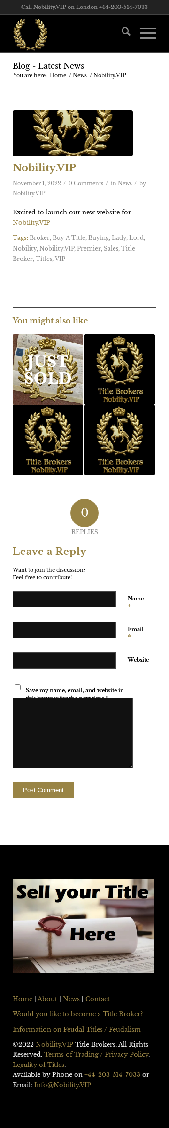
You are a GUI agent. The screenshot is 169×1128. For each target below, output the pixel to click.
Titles (44, 259)
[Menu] (143, 33)
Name (136, 602)
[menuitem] (121, 33)
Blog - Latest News (48, 66)
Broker (40, 238)
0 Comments (86, 184)
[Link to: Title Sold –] (48, 369)
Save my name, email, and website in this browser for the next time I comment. (75, 698)
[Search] (121, 33)
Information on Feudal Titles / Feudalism (77, 1029)
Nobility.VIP (29, 193)
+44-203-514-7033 (112, 1075)
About (47, 999)
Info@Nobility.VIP (62, 1085)
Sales (111, 248)
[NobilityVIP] (73, 133)
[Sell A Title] (83, 927)
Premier (89, 248)
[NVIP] (70, 33)
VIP (60, 259)
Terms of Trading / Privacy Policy (96, 1054)
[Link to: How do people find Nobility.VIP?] (119, 440)
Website (138, 659)
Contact (97, 999)
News (125, 184)
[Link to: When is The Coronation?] (119, 369)
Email (136, 633)
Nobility (25, 248)
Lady (119, 238)
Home (22, 999)
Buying (98, 238)
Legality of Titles (38, 1065)
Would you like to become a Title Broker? (78, 1014)
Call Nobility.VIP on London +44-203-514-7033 (84, 7)
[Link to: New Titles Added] (48, 440)
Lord (136, 238)
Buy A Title (69, 238)
